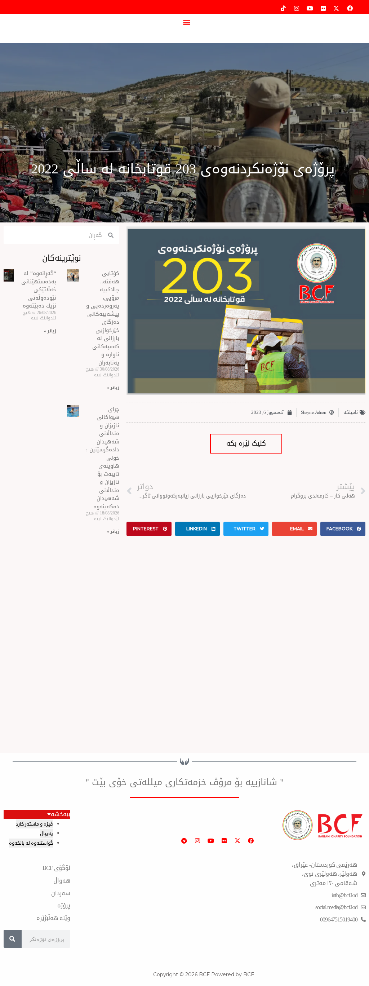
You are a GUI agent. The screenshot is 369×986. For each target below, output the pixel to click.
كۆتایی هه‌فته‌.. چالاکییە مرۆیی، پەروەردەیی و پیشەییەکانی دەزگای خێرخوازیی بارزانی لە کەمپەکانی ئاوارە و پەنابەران (102, 318)
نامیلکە (350, 412)
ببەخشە (60, 814)
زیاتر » (113, 388)
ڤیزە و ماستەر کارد (34, 823)
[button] (186, 22)
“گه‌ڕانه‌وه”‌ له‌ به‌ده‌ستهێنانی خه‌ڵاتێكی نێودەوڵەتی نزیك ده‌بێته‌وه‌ (38, 289)
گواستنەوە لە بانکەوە (31, 843)
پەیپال (46, 833)
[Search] (13, 939)
